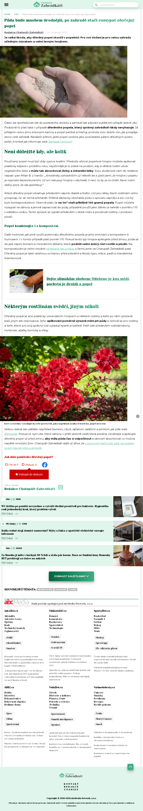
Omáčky (98, 695)
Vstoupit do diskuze (30, 474)
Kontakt (71, 784)
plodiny (72, 589)
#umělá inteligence (62, 719)
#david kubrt (13, 643)
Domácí (53, 616)
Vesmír (53, 707)
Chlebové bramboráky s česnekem (113, 732)
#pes (9, 713)
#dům (9, 719)
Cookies (71, 789)
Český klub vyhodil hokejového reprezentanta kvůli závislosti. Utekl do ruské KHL (115, 659)
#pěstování (12, 724)
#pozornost (58, 714)
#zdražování (58, 642)
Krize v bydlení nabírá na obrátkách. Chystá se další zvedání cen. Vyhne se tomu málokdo (24, 735)
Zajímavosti (11, 631)
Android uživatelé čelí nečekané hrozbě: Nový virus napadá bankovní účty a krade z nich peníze (69, 736)
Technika (54, 704)
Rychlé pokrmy (102, 704)
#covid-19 (56, 647)
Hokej (97, 625)
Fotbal (97, 622)
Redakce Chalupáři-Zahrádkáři (23, 32)
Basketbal (100, 616)
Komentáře (55, 619)
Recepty (98, 701)
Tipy (16, 14)
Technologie (56, 628)
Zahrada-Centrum (60, 141)
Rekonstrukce (12, 698)
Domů (7, 14)
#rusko (55, 637)
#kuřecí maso (104, 719)
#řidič (9, 637)
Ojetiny (8, 622)
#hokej (100, 637)
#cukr (99, 713)
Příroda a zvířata (59, 701)
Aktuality (9, 616)
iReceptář (10, 434)
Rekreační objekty (15, 701)
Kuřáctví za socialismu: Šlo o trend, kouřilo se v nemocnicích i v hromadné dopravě (70, 747)
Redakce (71, 786)
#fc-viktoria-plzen (106, 648)
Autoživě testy (13, 619)
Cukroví (98, 692)
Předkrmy (99, 698)
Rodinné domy (12, 704)
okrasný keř (61, 589)
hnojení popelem (45, 589)
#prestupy (102, 643)
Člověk (53, 692)
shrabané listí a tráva (60, 248)
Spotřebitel (56, 625)
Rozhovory (55, 622)
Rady (7, 625)
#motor (10, 648)
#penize (55, 724)
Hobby (8, 692)
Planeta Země (57, 698)
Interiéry (9, 695)
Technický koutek (14, 628)
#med (99, 724)
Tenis (97, 631)
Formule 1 (99, 619)
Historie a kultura (60, 695)
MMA (97, 628)
